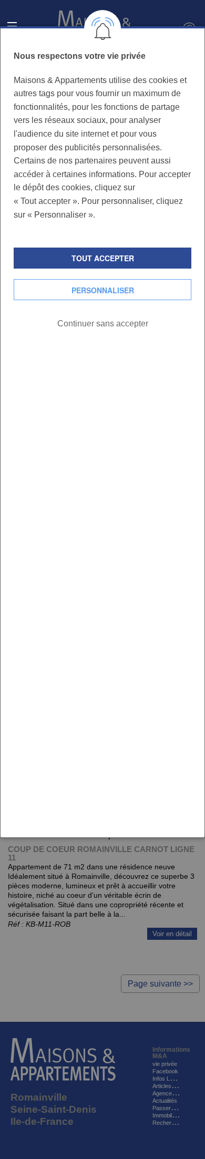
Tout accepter (102, 258)
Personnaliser (102, 290)
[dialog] (102, 432)
